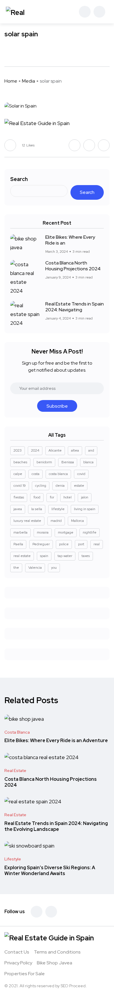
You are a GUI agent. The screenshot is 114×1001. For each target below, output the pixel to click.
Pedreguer (41, 544)
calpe (17, 474)
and (91, 450)
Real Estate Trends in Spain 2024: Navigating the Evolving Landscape (56, 826)
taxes (86, 556)
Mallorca (77, 520)
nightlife (89, 532)
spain (44, 556)
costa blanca (58, 474)
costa (35, 474)
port (81, 544)
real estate (22, 556)
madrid (56, 520)
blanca (88, 462)
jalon (84, 497)
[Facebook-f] (36, 912)
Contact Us (16, 952)
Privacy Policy (18, 963)
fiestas (18, 497)
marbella (20, 532)
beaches (20, 462)
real (97, 544)
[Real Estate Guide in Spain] (25, 12)
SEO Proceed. (74, 985)
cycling (40, 485)
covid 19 (19, 485)
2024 (35, 450)
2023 (17, 450)
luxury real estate (27, 520)
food (36, 497)
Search (19, 179)
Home (10, 81)
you (54, 567)
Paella (18, 544)
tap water (65, 556)
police (64, 544)
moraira (43, 532)
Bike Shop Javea (54, 963)
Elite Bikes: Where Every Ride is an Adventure (56, 741)
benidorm (44, 462)
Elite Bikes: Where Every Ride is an (70, 240)
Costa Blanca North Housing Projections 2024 (73, 266)
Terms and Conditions (57, 952)
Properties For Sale (24, 974)
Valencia (35, 567)
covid (81, 474)
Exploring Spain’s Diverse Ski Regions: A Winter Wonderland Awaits (49, 871)
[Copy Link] (28, 52)
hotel (67, 497)
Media (28, 81)
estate (79, 485)
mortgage (65, 532)
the (16, 567)
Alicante (55, 450)
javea (17, 509)
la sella (36, 509)
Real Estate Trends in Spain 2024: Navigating (74, 307)
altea (75, 450)
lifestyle (58, 509)
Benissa (67, 462)
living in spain (84, 509)
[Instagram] (51, 912)
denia (60, 485)
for (52, 497)
